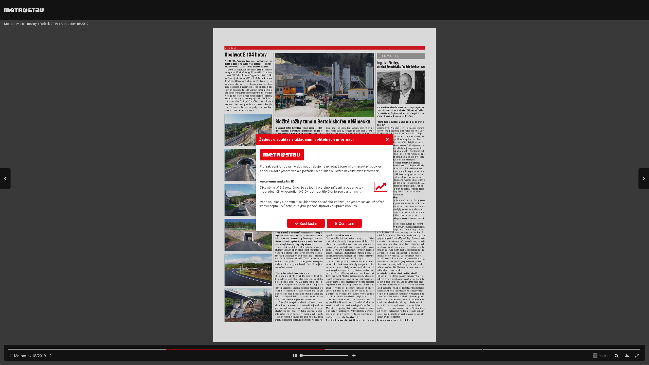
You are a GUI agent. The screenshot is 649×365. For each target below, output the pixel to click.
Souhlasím (308, 223)
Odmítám (346, 223)
